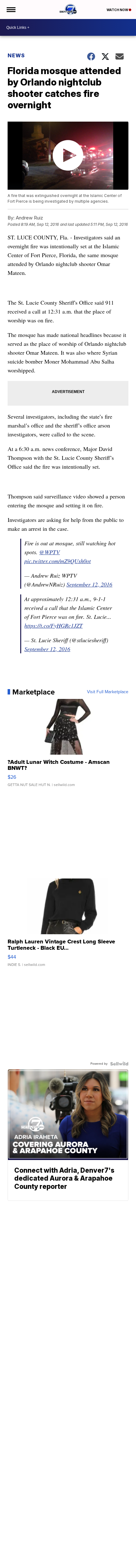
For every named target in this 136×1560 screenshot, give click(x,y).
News (16, 55)
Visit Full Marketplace (107, 692)
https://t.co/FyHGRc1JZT (53, 625)
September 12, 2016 (89, 584)
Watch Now (118, 10)
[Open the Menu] (10, 9)
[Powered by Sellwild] (119, 1064)
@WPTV (49, 552)
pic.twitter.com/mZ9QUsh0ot (57, 561)
